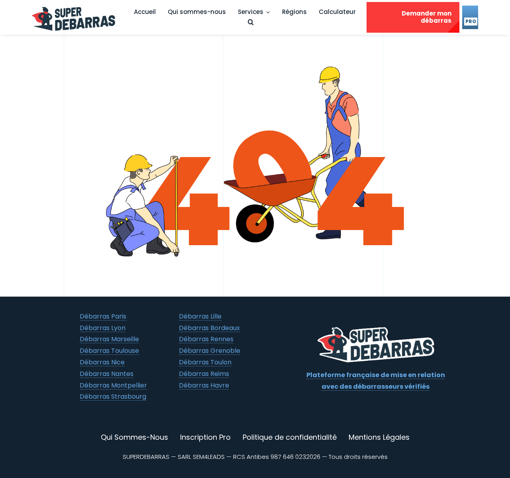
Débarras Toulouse (109, 350)
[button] (251, 22)
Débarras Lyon (103, 327)
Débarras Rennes (206, 339)
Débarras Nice (102, 362)
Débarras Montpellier (113, 385)
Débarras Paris (103, 316)
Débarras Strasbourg (113, 396)
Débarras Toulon (205, 362)
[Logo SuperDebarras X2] (76, 7)
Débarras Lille (200, 316)
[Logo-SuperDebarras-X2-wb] (375, 329)
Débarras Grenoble (209, 350)
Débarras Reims (204, 373)
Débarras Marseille (109, 339)
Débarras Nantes (106, 373)
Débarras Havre (204, 385)
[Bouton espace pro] (470, 17)
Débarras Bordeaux (209, 327)
